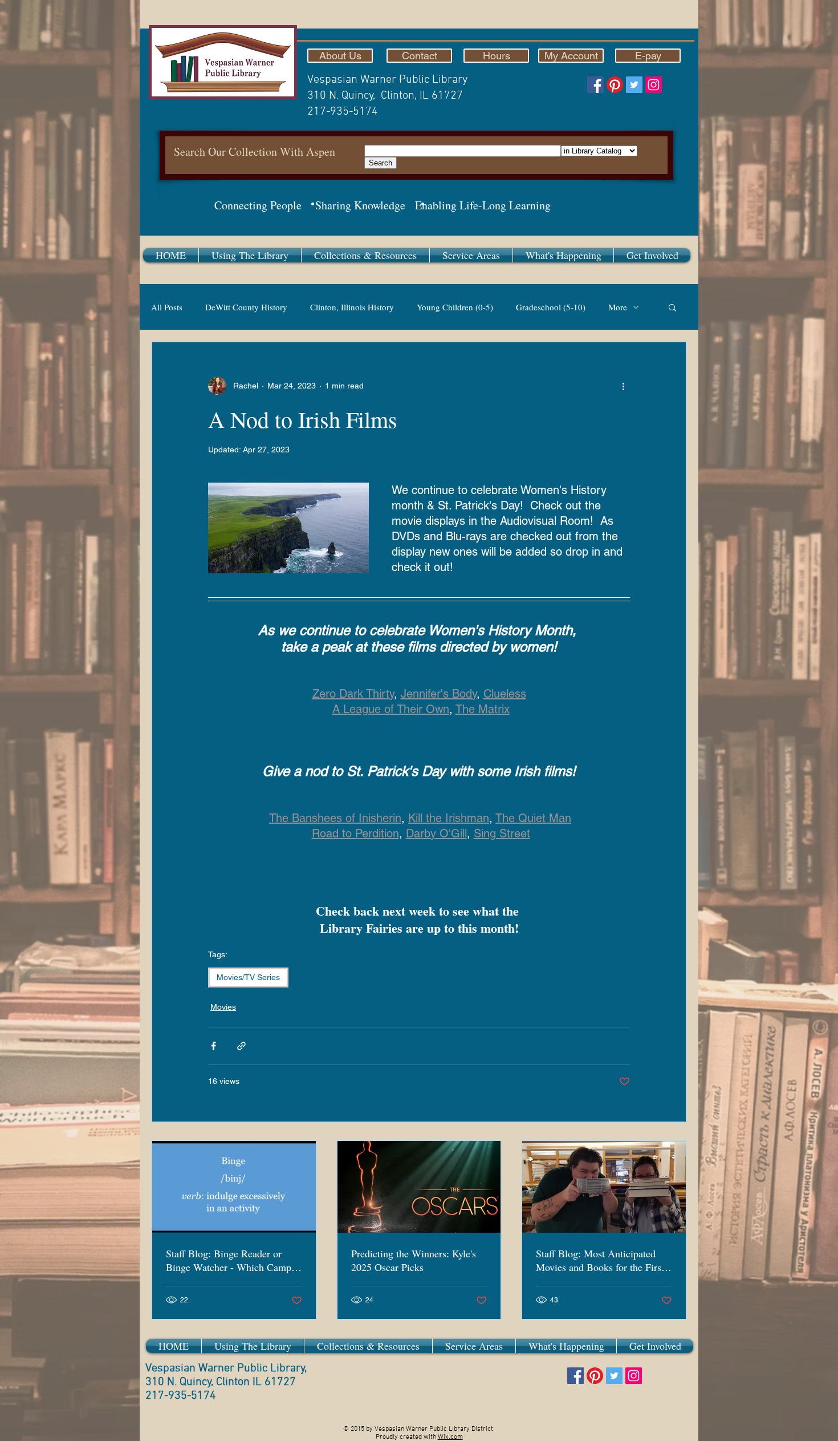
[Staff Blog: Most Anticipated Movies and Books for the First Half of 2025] (604, 1187)
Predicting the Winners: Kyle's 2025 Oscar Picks (413, 1260)
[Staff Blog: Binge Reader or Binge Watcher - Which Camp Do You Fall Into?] (234, 1187)
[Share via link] (241, 1046)
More (617, 307)
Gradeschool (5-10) (550, 307)
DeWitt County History (246, 307)
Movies (223, 1006)
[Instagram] (653, 84)
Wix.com (450, 1437)
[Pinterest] (615, 84)
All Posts (166, 307)
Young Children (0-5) (455, 307)
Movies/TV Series (248, 977)
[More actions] (623, 385)
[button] (250, 255)
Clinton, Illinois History (352, 307)
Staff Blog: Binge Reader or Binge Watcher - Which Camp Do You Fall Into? (228, 1260)
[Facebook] (595, 84)
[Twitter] (634, 84)
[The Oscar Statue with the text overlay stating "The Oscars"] (419, 1187)
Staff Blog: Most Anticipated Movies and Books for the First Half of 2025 (600, 1260)
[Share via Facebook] (213, 1046)
